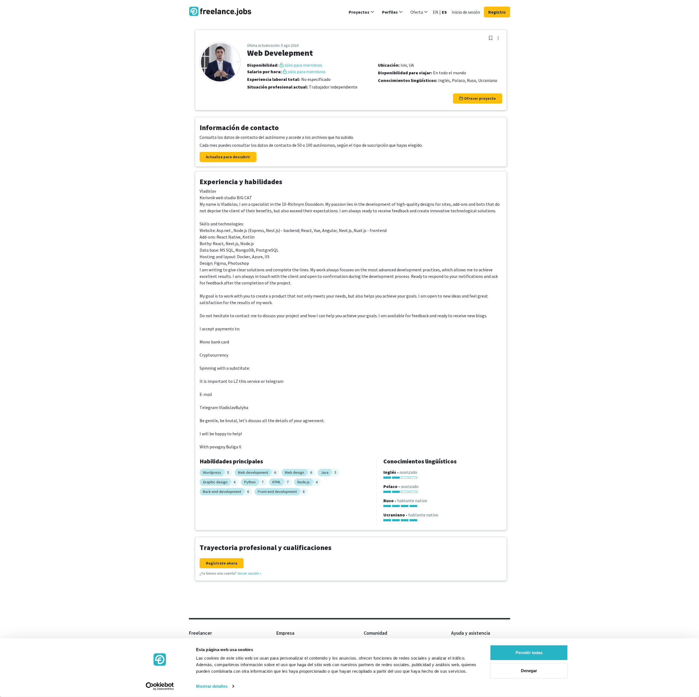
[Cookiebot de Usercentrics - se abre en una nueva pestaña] (160, 686)
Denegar (529, 670)
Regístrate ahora (221, 563)
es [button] (444, 12)
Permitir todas (529, 652)
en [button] (435, 12)
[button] (361, 12)
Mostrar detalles (211, 686)
